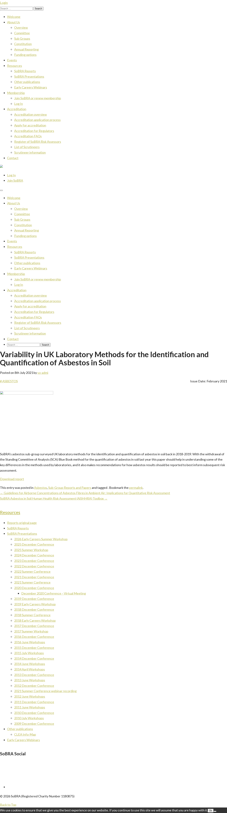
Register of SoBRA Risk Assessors (37, 142)
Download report (12, 479)
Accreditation (16, 109)
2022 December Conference (34, 566)
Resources (14, 66)
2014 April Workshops (29, 669)
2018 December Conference (34, 609)
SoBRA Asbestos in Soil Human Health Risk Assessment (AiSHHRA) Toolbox (53, 498)
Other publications (27, 82)
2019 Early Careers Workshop (35, 604)
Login (4, 3)
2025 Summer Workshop (31, 550)
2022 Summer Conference (32, 571)
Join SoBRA (15, 180)
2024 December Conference (34, 555)
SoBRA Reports (25, 71)
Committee (22, 33)
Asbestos (40, 488)
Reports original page (22, 523)
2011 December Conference (34, 702)
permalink (136, 488)
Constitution (23, 44)
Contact (12, 158)
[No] (215, 811)
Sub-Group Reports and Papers (69, 488)
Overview (21, 27)
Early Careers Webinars (30, 87)
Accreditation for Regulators (34, 131)
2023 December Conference (34, 561)
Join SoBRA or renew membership (37, 98)
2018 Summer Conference (32, 615)
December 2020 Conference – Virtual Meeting (53, 593)
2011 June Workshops (29, 707)
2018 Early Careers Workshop (35, 620)
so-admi (42, 373)
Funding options (25, 55)
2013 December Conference (34, 675)
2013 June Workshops (29, 680)
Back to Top (8, 805)
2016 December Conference (34, 637)
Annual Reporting (26, 49)
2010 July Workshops (29, 718)
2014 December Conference (34, 658)
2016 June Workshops (29, 642)
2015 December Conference (34, 648)
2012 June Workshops (29, 696)
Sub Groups (22, 38)
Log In (18, 104)
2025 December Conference (34, 544)
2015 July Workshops (29, 653)
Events (12, 60)
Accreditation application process (37, 120)
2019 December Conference (34, 599)
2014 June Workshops (29, 664)
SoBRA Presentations (29, 76)
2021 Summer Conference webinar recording (45, 691)
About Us (13, 22)
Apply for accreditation (30, 125)
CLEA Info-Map (25, 734)
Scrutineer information (30, 152)
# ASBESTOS (9, 381)
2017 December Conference (34, 626)
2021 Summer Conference (32, 582)
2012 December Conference (34, 686)
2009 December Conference (34, 724)
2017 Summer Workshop (31, 631)
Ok (210, 810)
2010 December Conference (34, 713)
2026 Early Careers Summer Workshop (41, 539)
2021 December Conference (34, 577)
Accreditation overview (30, 114)
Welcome (13, 17)
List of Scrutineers (27, 147)
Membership (16, 93)
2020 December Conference (34, 588)
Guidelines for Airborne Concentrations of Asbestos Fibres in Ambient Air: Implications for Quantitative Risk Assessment (85, 493)
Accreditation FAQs (28, 136)
